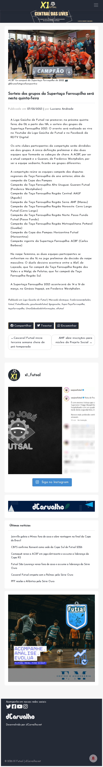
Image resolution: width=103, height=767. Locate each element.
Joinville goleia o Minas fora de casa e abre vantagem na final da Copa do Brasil (51, 538)
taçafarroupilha (16, 309)
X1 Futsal (18, 761)
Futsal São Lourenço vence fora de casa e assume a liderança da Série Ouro (50, 566)
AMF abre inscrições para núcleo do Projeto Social (74, 340)
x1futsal (59, 309)
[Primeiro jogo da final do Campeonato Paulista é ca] (51, 430)
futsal (11, 304)
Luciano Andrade (62, 108)
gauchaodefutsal (38, 304)
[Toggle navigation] (96, 5)
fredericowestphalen (80, 300)
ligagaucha (54, 304)
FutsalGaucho (22, 304)
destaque (64, 300)
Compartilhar (22, 325)
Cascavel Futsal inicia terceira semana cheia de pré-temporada (28, 342)
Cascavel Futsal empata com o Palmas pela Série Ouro (42, 575)
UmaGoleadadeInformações (40, 309)
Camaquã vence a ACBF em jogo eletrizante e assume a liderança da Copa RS (50, 556)
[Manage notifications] (93, 758)
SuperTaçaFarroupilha (73, 304)
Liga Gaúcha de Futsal (34, 300)
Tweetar (46, 325)
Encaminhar (68, 325)
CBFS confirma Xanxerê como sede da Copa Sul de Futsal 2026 (46, 547)
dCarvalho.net (34, 724)
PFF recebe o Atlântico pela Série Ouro (32, 581)
